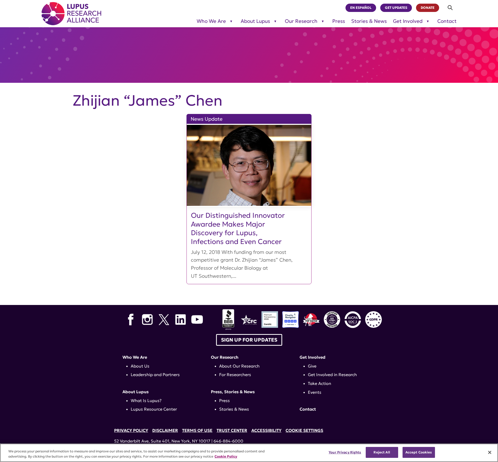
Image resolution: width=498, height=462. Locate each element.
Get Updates (396, 8)
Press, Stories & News (233, 391)
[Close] (489, 452)
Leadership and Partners (155, 374)
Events (314, 392)
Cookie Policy (226, 456)
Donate (427, 8)
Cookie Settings (304, 430)
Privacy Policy (131, 430)
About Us (140, 366)
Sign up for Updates (249, 340)
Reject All (382, 452)
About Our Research (239, 366)
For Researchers (235, 374)
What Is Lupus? (146, 400)
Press (338, 21)
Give (312, 366)
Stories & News (369, 21)
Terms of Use (197, 430)
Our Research (301, 21)
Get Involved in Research (332, 374)
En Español (360, 8)
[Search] (450, 8)
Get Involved (408, 21)
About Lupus (255, 21)
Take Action (319, 383)
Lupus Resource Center (154, 409)
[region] (249, 453)
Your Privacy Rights (345, 452)
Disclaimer (165, 430)
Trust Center (232, 430)
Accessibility (266, 430)
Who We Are (211, 21)
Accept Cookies (418, 452)
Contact (447, 21)
